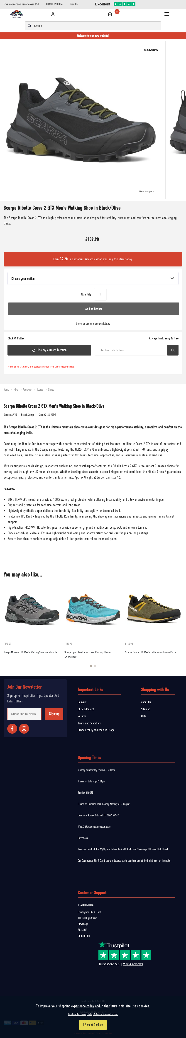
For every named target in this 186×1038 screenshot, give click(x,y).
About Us (146, 702)
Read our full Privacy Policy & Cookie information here (93, 1014)
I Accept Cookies (93, 1025)
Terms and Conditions (89, 723)
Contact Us (84, 936)
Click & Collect (86, 709)
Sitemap (145, 709)
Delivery (82, 702)
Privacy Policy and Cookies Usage (96, 730)
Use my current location (52, 350)
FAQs (143, 716)
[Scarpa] (152, 51)
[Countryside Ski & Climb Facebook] (12, 729)
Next (178, 627)
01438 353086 (85, 905)
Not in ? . (29, 360)
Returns (82, 716)
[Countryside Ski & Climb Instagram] (24, 729)
